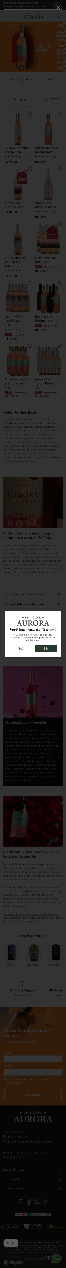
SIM (45, 648)
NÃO (21, 648)
